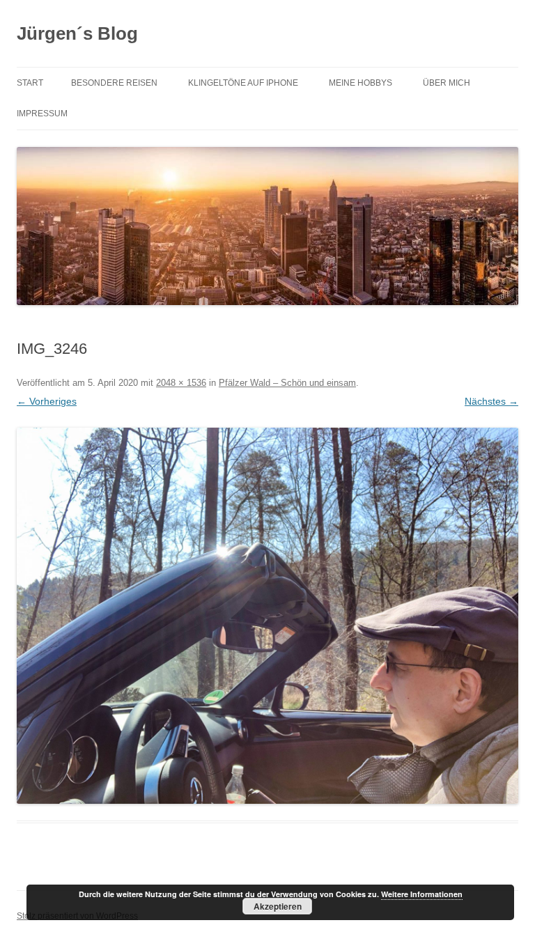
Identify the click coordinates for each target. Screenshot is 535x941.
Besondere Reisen (114, 83)
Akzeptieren (278, 906)
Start (30, 83)
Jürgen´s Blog (77, 33)
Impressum (42, 113)
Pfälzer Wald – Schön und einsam (287, 383)
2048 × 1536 (181, 383)
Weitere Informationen (422, 894)
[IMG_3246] (267, 616)
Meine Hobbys (360, 83)
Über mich (446, 83)
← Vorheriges (47, 401)
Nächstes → (491, 401)
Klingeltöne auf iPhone (243, 83)
